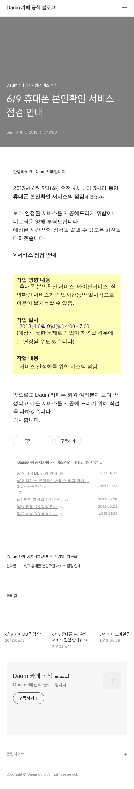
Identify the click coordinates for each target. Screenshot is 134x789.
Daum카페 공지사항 (33, 462)
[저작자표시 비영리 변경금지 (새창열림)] (90, 441)
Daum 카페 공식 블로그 (31, 8)
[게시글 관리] (46, 441)
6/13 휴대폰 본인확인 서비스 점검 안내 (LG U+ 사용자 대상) (53, 483)
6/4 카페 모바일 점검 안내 (39, 499)
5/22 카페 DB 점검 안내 (37, 513)
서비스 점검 (62, 462)
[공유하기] (38, 441)
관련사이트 (15, 754)
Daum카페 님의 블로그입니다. (40, 684)
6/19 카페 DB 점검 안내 (37, 473)
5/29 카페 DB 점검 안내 (37, 506)
